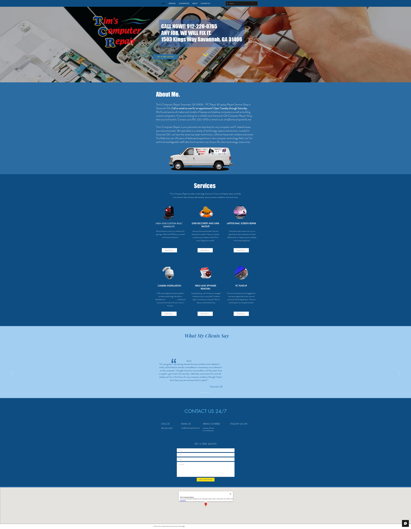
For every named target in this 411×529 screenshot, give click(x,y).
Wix (184, 526)
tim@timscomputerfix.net (237, 119)
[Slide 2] (203, 392)
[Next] (399, 373)
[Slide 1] (201, 392)
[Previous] (12, 373)
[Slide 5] (209, 392)
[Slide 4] (207, 392)
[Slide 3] (205, 392)
